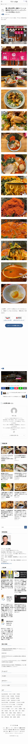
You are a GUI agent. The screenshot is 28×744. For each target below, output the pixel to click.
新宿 (10, 710)
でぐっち (14, 415)
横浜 (16, 710)
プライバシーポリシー (14, 731)
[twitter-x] (12, 725)
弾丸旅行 (6, 710)
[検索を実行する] (25, 527)
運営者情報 (23, 727)
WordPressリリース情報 (15, 700)
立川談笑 (23, 714)
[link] (14, 432)
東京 (13, 710)
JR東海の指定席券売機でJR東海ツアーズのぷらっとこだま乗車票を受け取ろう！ (14, 649)
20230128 (4, 653)
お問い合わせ (17, 729)
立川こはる (4, 714)
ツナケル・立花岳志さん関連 (7, 706)
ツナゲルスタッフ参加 (17, 706)
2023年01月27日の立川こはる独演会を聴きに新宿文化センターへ (14, 656)
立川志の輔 (18, 714)
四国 (2, 710)
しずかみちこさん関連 (20, 702)
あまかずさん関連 (5, 702)
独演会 (23, 710)
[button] (3, 388)
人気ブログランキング (18, 320)
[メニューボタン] (1, 1)
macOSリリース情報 (5, 698)
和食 (24, 708)
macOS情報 (12, 698)
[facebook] (10, 725)
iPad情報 (12, 696)
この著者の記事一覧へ (14, 435)
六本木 (16, 708)
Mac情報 (17, 698)
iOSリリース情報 (12, 694)
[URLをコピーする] (25, 388)
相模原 (3, 712)
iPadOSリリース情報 (5, 696)
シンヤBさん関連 (19, 704)
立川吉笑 (8, 714)
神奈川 (7, 712)
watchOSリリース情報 (6, 700)
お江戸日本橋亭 (12, 702)
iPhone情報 (17, 696)
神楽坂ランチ (19, 712)
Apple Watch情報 (5, 694)
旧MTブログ (16, 727)
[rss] (15, 725)
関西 (11, 717)
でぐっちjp (14, 1)
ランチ (12, 708)
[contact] (17, 725)
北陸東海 (20, 708)
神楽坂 (10, 712)
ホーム (4, 727)
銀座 (2, 717)
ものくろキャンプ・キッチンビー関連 (8, 704)
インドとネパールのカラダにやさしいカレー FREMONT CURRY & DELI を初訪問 (14, 661)
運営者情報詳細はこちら (6, 563)
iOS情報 (18, 694)
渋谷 (19, 710)
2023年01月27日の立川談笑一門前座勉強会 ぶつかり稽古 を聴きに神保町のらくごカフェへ (14, 665)
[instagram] (14, 725)
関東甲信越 (7, 717)
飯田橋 (14, 717)
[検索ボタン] (26, 1)
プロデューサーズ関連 (5, 708)
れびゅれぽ (5, 729)
